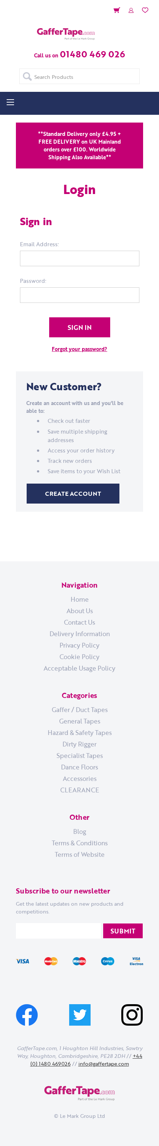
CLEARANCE (79, 790)
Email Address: (39, 244)
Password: (33, 281)
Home (80, 599)
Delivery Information (80, 633)
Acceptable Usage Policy (79, 668)
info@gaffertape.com (103, 1064)
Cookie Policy (79, 656)
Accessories (80, 778)
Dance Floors (79, 767)
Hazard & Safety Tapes (80, 732)
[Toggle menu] (10, 102)
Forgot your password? (79, 349)
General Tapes (79, 721)
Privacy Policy (79, 645)
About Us (80, 610)
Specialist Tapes (80, 755)
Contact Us (79, 622)
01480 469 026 (92, 53)
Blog (79, 831)
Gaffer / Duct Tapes (80, 709)
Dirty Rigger (79, 744)
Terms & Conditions (80, 843)
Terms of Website (80, 854)
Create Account (73, 493)
